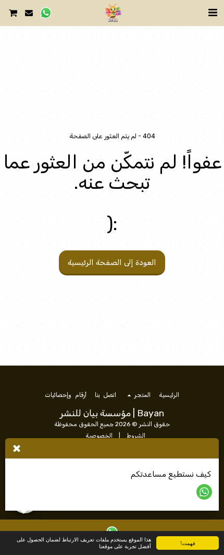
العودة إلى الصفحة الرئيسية (112, 262)
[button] (212, 12)
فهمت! (187, 543)
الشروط (136, 435)
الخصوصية (99, 435)
